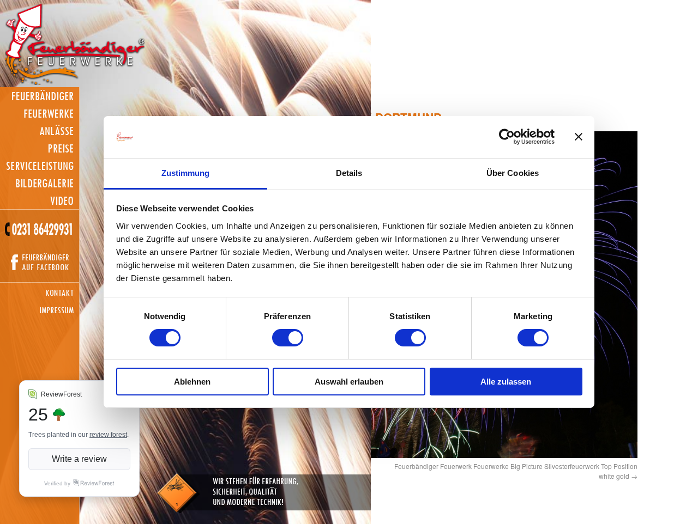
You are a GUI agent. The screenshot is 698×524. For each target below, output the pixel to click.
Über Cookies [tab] (512, 173)
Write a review (79, 459)
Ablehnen (192, 381)
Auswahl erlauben (349, 381)
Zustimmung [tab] (185, 173)
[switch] (287, 337)
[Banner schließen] (578, 137)
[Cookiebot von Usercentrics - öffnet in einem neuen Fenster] (507, 137)
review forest (108, 434)
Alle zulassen (505, 381)
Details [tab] (349, 173)
